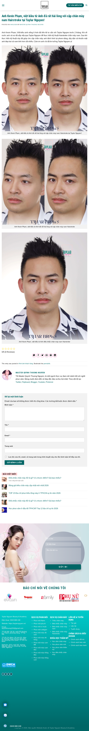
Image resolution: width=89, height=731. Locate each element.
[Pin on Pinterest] (51, 355)
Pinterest (49, 382)
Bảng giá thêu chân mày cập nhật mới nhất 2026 (29, 485)
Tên (7, 425)
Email (7, 435)
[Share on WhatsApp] (34, 355)
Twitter (18, 382)
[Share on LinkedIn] (55, 355)
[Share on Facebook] (38, 355)
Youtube (41, 382)
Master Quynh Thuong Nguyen (31, 24)
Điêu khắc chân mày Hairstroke (59, 632)
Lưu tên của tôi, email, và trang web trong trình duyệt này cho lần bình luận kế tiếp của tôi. (44, 457)
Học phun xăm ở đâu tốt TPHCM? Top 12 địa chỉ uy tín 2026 (33, 508)
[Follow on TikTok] (8, 674)
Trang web (9, 446)
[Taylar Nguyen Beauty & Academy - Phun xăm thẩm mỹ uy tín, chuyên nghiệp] (45, 5)
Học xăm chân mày (59, 641)
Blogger (34, 382)
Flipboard (26, 382)
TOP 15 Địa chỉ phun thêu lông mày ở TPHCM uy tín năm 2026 (34, 493)
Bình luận (9, 405)
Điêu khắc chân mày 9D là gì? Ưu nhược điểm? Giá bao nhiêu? (35, 501)
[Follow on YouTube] (11, 674)
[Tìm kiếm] (86, 5)
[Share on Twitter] (42, 355)
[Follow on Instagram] (5, 674)
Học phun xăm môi (59, 644)
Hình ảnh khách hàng (26, 363)
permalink (47, 363)
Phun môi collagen (40, 630)
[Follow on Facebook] (3, 674)
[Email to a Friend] (47, 355)
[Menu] (3, 5)
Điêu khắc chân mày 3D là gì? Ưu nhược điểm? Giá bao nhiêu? (35, 478)
